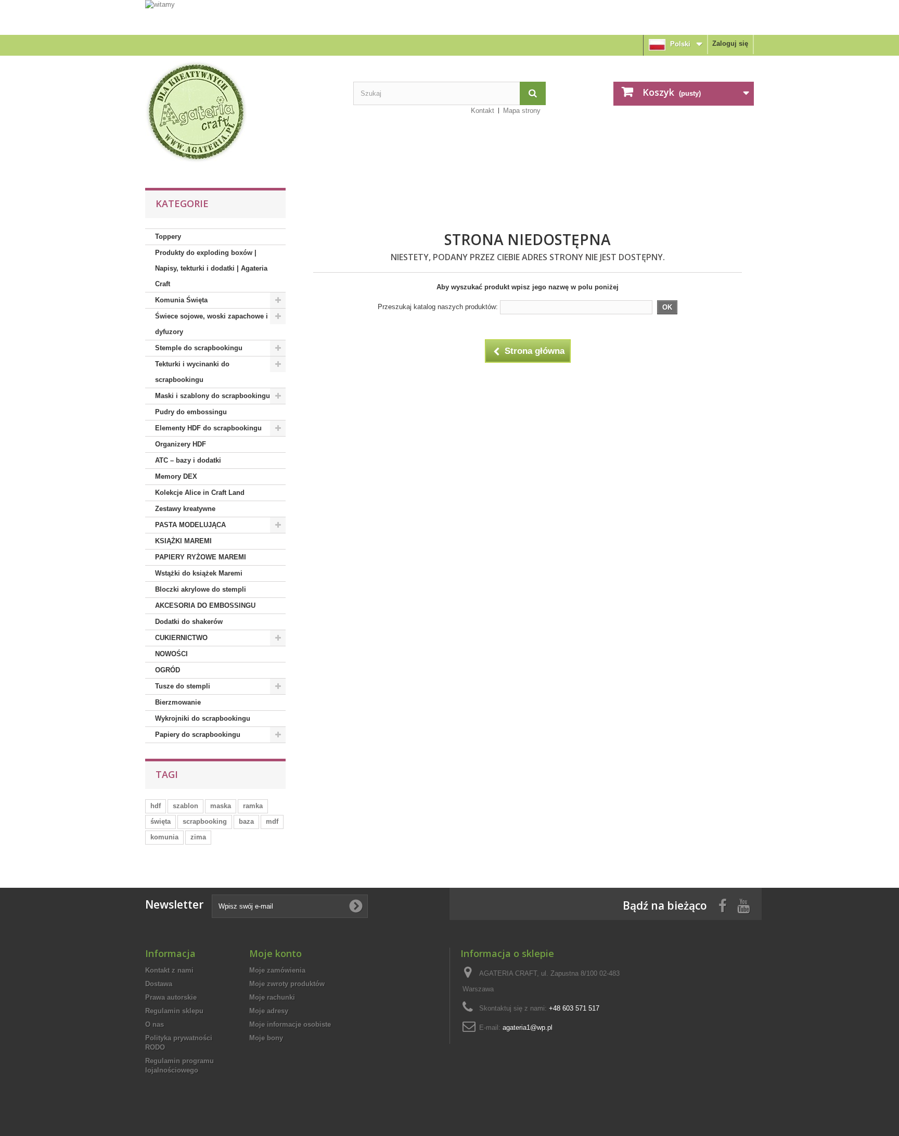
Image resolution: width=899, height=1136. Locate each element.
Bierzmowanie (178, 702)
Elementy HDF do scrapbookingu (208, 428)
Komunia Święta (181, 300)
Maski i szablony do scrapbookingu (212, 396)
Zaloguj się (730, 43)
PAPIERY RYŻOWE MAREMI (200, 557)
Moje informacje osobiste (290, 1024)
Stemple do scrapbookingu (198, 348)
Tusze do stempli (182, 686)
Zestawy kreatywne (185, 509)
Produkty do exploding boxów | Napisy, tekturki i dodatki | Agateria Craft (211, 268)
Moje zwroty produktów (287, 984)
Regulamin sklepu (174, 1011)
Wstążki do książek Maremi (198, 573)
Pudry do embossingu (191, 412)
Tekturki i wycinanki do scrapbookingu (192, 372)
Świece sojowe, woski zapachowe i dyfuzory (211, 324)
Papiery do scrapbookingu (197, 734)
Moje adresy (268, 1011)
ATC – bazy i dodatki (188, 460)
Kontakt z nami (169, 970)
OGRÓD (167, 670)
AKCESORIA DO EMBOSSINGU (205, 605)
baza (246, 821)
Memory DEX (176, 476)
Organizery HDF (180, 444)
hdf (155, 806)
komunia (164, 837)
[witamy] (449, 17)
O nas (154, 1024)
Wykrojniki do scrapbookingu (202, 718)
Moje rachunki (272, 997)
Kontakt (482, 110)
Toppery (168, 236)
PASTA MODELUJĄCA (190, 525)
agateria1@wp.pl (528, 1027)
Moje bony (266, 1038)
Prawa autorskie (171, 997)
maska (220, 806)
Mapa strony (522, 110)
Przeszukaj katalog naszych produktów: (438, 307)
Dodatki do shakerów (189, 622)
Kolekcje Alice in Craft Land (200, 492)
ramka (253, 806)
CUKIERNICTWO (181, 638)
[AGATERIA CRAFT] (241, 112)
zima (198, 837)
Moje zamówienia (277, 970)
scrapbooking (205, 821)
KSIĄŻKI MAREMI (183, 541)
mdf (272, 821)
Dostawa (158, 984)
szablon (185, 806)
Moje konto (275, 953)
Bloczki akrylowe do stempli (200, 589)
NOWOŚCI (171, 654)
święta (160, 821)
